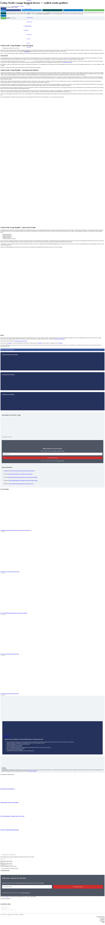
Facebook (10, 343)
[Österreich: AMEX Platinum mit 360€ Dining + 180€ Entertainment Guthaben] (5, 580)
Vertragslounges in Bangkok (59, 338)
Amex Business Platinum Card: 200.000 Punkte (10, 354)
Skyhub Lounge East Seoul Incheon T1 (7, 788)
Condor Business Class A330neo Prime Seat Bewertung (9, 571)
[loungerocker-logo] (19, 9)
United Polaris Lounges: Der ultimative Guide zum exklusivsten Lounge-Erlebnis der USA (15, 530)
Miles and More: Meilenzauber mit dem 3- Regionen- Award (21, 483)
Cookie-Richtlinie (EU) (7, 908)
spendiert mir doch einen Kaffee (21, 340)
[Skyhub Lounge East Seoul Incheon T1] (8, 787)
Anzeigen (13, 17)
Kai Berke (6, 470)
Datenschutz (5, 906)
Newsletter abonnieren (32, 770)
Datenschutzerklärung (60, 460)
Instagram (40, 343)
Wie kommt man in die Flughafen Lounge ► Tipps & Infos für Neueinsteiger (22, 477)
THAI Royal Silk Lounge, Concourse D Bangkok (9, 802)
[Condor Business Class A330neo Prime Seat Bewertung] (5, 538)
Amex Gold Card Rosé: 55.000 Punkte (8, 374)
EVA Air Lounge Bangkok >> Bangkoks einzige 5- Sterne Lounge (12, 816)
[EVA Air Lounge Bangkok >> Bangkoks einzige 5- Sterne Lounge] (8, 814)
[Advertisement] (38, 708)
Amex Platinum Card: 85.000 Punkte (8, 394)
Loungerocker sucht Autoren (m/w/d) (10, 909)
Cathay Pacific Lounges (67, 62)
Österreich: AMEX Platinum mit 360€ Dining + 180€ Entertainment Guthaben (13, 613)
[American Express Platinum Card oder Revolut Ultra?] (5, 621)
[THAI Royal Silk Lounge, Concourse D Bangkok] (8, 800)
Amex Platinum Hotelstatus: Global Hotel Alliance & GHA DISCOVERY (23, 480)
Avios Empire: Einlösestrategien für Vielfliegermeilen (9, 693)
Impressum (5, 907)
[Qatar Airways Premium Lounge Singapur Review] (8, 828)
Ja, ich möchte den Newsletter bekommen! (10, 868)
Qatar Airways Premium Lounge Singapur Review (9, 829)
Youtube (60, 343)
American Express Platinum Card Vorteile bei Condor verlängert (22, 470)
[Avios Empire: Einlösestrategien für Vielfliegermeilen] (5, 660)
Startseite (7, 896)
